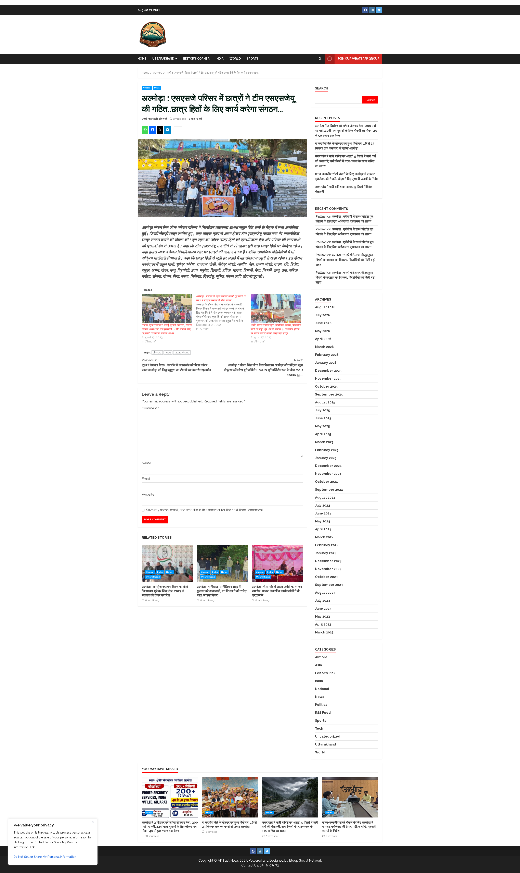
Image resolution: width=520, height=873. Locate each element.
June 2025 (323, 418)
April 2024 (323, 529)
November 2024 (328, 474)
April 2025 (323, 434)
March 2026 (324, 347)
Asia (318, 665)
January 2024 (326, 553)
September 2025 (329, 394)
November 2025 (328, 378)
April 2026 (323, 339)
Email (146, 479)
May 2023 (322, 616)
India (219, 58)
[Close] (93, 822)
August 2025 (325, 402)
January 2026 (326, 363)
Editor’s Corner (196, 58)
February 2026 (327, 355)
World (235, 58)
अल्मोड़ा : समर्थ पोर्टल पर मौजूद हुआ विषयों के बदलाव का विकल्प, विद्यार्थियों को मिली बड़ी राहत (345, 260)
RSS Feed (323, 713)
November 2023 (328, 569)
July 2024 (322, 505)
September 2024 (329, 490)
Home (142, 58)
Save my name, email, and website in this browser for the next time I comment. (205, 510)
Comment (150, 408)
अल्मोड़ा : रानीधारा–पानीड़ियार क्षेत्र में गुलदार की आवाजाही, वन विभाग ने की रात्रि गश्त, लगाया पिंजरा (222, 563)
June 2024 (323, 513)
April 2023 (323, 624)
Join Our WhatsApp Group (358, 58)
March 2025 (324, 442)
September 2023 (329, 585)
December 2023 (328, 561)
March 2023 (324, 632)
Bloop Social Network (305, 860)
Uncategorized (327, 736)
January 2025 (325, 458)
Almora (147, 88)
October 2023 (326, 577)
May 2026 (322, 331)
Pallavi (321, 216)
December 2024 (328, 466)
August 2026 (325, 307)
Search (321, 88)
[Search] (320, 59)
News (169, 572)
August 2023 (325, 593)
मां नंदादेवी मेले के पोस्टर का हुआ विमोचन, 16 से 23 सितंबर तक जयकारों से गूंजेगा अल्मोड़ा (230, 797)
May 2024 (322, 521)
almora (157, 352)
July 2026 (322, 315)
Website (148, 494)
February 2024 (327, 545)
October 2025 (326, 386)
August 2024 (325, 497)
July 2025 (322, 410)
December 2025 (328, 371)
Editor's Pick (325, 673)
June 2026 (323, 323)
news (168, 352)
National (322, 689)
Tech (319, 728)
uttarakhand (181, 352)
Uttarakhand (163, 58)
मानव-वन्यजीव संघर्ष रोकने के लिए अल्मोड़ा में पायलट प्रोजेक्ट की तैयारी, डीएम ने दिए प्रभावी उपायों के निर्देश (350, 797)
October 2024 (326, 482)
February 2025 (326, 450)
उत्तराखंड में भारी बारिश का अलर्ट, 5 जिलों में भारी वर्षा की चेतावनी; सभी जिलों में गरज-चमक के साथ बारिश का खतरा (345, 161)
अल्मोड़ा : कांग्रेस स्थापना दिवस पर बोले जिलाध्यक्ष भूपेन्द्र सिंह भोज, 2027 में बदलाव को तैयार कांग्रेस (167, 563)
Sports (253, 58)
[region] (53, 842)
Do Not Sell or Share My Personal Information (45, 856)
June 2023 (323, 608)
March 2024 (324, 537)
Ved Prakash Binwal (154, 118)
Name (146, 463)
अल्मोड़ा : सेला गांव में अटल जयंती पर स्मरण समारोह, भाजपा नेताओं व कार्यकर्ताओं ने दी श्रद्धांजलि (277, 563)
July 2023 (322, 601)
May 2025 (322, 426)
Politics (321, 705)
